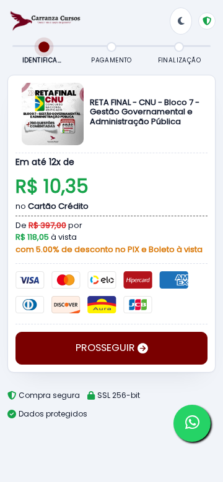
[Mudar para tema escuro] (181, 21)
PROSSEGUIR (107, 347)
